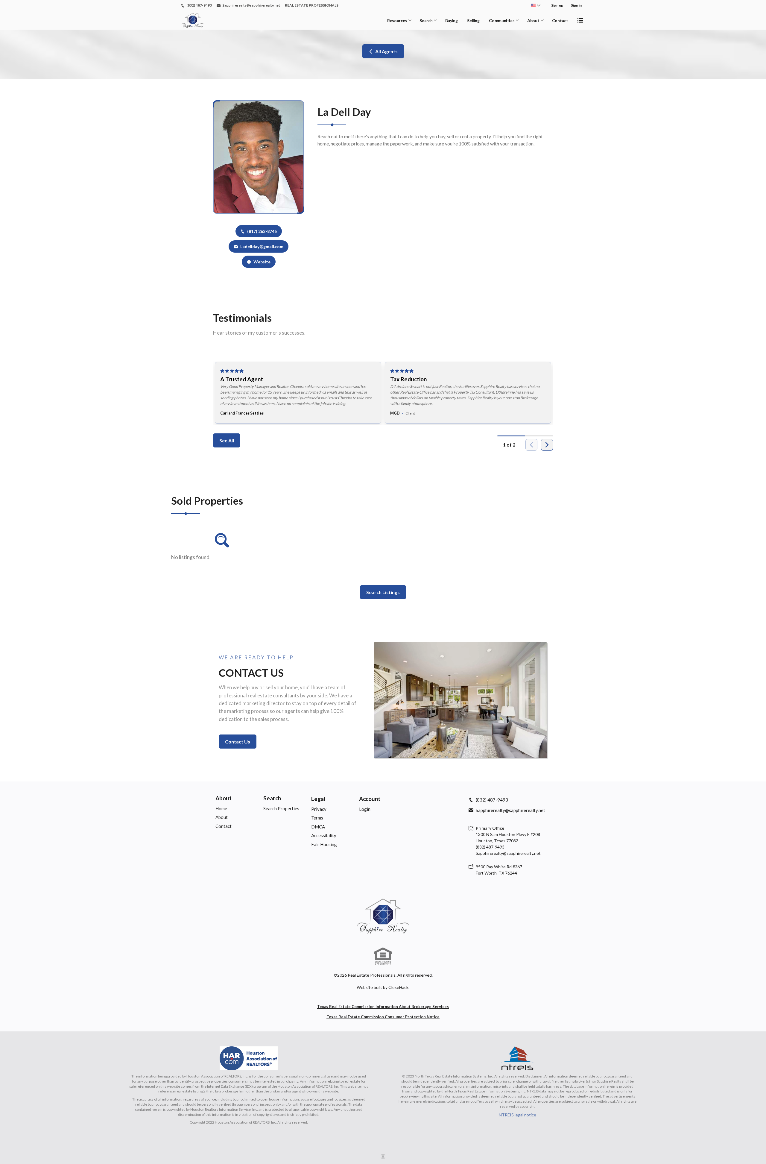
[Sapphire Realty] (383, 916)
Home (221, 808)
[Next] (547, 445)
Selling (473, 20)
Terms (317, 817)
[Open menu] (580, 20)
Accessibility (323, 835)
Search (426, 20)
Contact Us (237, 741)
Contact (560, 20)
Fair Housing (324, 844)
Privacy (318, 809)
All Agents (386, 51)
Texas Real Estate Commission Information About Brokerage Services (383, 1006)
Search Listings (383, 592)
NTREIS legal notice (517, 1114)
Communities (501, 20)
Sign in (576, 5)
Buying (451, 20)
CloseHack (398, 987)
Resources (397, 20)
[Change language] (535, 5)
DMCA (318, 826)
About (533, 20)
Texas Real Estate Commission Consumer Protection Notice (383, 1016)
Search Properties (281, 808)
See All (226, 440)
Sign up (557, 5)
